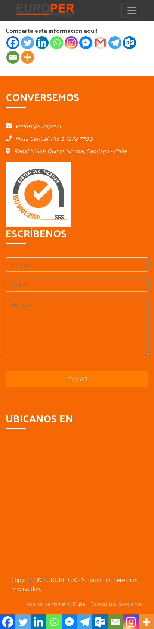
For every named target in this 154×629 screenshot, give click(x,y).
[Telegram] (114, 42)
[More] (27, 57)
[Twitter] (27, 42)
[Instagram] (71, 42)
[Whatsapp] (56, 42)
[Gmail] (100, 42)
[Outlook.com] (129, 42)
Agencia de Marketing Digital (56, 604)
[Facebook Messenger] (85, 42)
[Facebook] (12, 42)
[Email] (12, 57)
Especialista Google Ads (117, 604)
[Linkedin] (42, 42)
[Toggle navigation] (131, 10)
